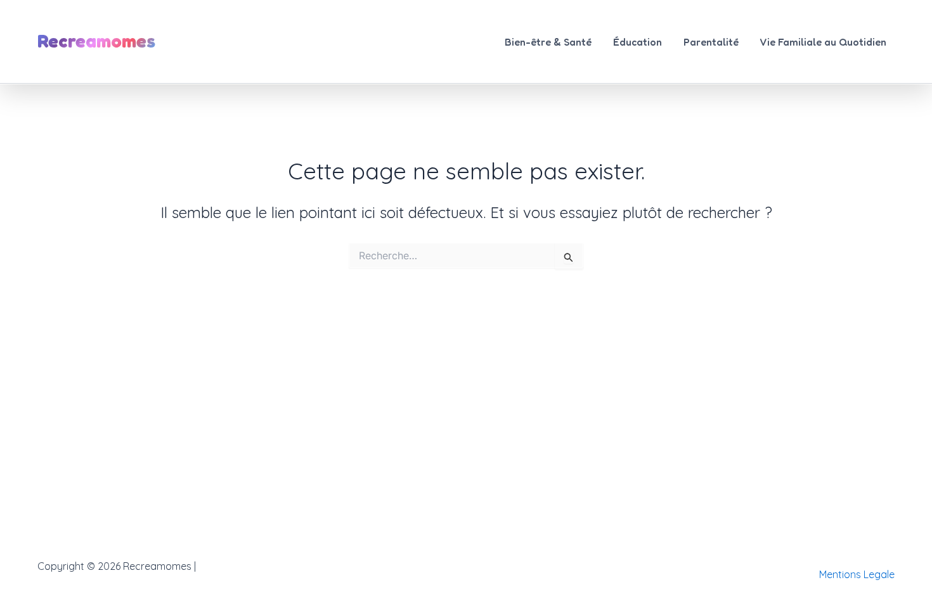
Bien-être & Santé (548, 41)
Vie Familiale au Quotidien (823, 41)
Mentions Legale (857, 574)
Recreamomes (96, 41)
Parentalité (711, 41)
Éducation (637, 41)
